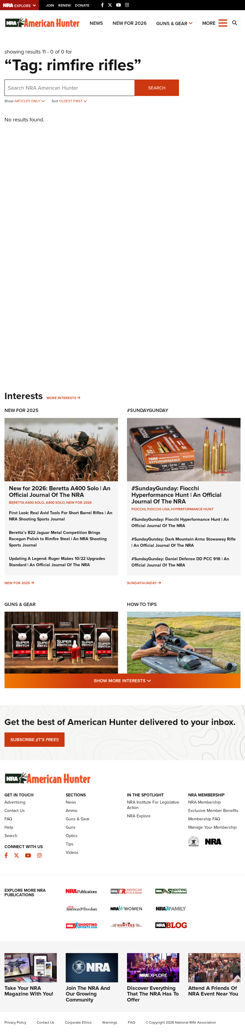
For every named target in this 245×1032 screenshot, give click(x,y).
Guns (71, 827)
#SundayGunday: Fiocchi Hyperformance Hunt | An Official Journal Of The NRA (176, 495)
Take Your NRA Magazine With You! (28, 991)
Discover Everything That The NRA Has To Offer (153, 994)
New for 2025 (17, 583)
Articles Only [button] (27, 101)
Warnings (109, 1022)
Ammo (71, 810)
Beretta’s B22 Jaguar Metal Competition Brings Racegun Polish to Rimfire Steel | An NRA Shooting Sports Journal (58, 538)
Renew (64, 5)
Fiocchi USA (158, 509)
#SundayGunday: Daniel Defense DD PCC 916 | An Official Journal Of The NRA (180, 562)
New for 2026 (130, 23)
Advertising (14, 802)
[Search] (234, 23)
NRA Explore (139, 816)
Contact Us (14, 810)
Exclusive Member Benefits (213, 810)
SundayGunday (142, 583)
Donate (82, 5)
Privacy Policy (15, 1022)
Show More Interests (155, 680)
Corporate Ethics (78, 1022)
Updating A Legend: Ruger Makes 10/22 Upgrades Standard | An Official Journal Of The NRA (57, 561)
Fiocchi (138, 509)
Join (50, 5)
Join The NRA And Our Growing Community (88, 994)
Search (157, 88)
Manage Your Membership (212, 827)
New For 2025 (21, 410)
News (96, 23)
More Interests (61, 398)
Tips (70, 844)
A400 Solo (55, 502)
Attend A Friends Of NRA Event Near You (213, 991)
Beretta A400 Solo (26, 502)
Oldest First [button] (71, 101)
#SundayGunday (147, 410)
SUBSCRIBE (34, 739)
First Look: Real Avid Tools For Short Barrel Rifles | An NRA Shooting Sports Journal (60, 516)
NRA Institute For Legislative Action (153, 805)
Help (8, 827)
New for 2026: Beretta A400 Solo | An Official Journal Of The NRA (60, 491)
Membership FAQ (204, 819)
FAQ (8, 819)
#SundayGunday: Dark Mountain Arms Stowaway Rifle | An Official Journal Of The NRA (183, 542)
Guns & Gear (171, 23)
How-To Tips (142, 604)
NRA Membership (204, 802)
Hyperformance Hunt (192, 509)
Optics (72, 836)
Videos (72, 852)
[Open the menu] (223, 22)
